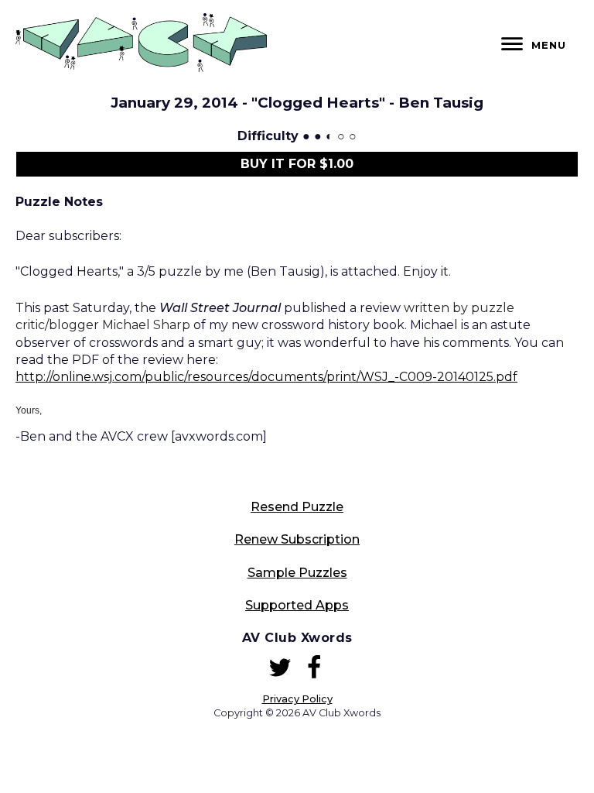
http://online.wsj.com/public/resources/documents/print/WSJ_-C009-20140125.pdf (266, 376)
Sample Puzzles (297, 572)
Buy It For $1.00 (297, 163)
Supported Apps (297, 605)
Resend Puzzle (297, 506)
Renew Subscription (297, 539)
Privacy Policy (297, 699)
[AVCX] (141, 67)
